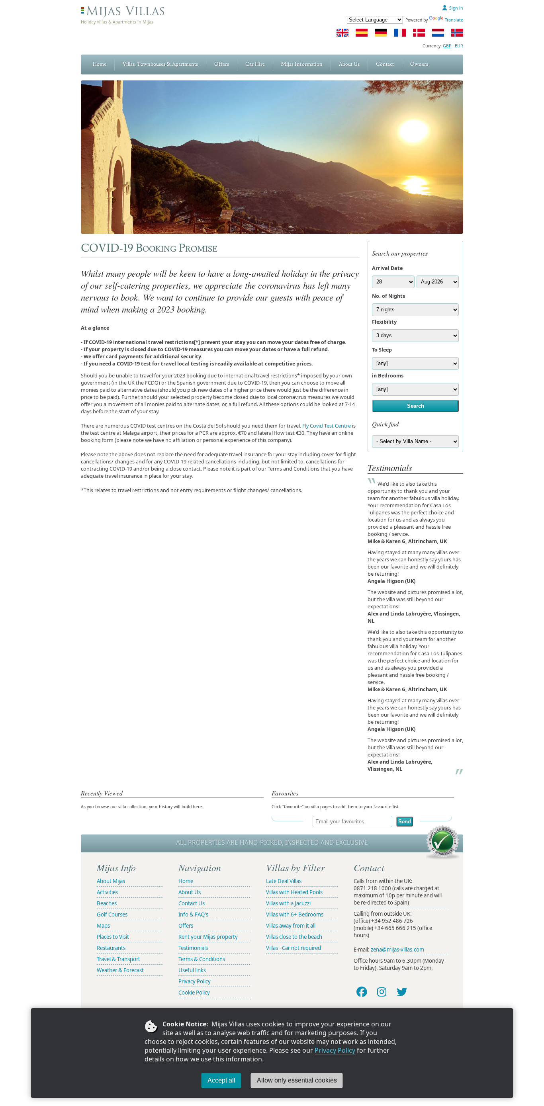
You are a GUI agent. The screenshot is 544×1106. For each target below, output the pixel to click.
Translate (454, 20)
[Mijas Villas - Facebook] (361, 991)
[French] (400, 33)
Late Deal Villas (283, 881)
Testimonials (193, 948)
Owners (419, 64)
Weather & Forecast (120, 970)
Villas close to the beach (294, 936)
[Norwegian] (457, 33)
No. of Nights (388, 295)
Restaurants (111, 948)
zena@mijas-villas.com (397, 949)
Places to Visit (113, 936)
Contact (385, 64)
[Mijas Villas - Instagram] (381, 991)
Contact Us (191, 903)
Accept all (221, 1080)
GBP (447, 46)
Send (404, 822)
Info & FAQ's (193, 914)
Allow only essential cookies (297, 1080)
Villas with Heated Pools (294, 892)
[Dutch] (438, 33)
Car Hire (255, 64)
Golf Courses (112, 914)
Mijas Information (302, 64)
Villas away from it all (290, 925)
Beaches (107, 903)
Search (415, 406)
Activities (107, 892)
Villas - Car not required (293, 948)
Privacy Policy (335, 1050)
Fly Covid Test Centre (326, 425)
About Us (349, 64)
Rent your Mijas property (208, 936)
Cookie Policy (194, 992)
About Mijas (111, 881)
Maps (103, 925)
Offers (221, 64)
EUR (459, 46)
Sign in (456, 8)
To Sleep (382, 349)
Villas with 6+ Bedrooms (294, 914)
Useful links (192, 970)
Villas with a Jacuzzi (288, 903)
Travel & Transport (118, 959)
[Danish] (419, 33)
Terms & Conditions (201, 959)
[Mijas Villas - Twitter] (402, 991)
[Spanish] (362, 33)
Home (99, 64)
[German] (381, 33)
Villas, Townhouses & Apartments (160, 64)
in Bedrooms (387, 375)
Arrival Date (387, 268)
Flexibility (384, 321)
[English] (342, 33)
